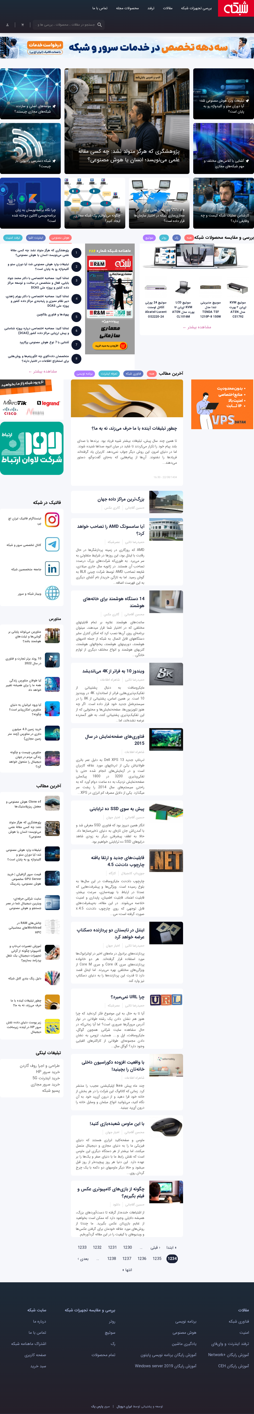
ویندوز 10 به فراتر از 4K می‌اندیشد (113, 671)
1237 (126, 1259)
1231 (112, 1248)
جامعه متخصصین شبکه (26, 569)
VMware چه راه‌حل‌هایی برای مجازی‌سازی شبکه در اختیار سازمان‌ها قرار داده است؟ (159, 215)
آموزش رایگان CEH (233, 1366)
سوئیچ (110, 1333)
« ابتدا (171, 1248)
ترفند (150, 8)
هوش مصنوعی (184, 1333)
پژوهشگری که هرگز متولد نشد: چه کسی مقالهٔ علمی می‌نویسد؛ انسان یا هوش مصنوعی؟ (129, 155)
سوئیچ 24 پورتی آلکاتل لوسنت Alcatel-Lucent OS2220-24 (156, 309)
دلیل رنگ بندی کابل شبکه (24, 978)
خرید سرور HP (48, 1072)
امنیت (244, 1333)
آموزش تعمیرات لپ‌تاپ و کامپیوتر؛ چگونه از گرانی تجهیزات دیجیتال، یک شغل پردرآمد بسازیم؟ (23, 953)
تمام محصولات (103, 1355)
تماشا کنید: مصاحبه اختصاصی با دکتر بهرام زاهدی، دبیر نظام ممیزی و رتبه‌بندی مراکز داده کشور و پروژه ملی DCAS (37, 301)
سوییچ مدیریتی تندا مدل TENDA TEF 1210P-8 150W (210, 309)
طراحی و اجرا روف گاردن (40, 1066)
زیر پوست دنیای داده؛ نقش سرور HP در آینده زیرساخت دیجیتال (23, 1027)
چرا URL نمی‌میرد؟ (127, 997)
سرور (100, 1406)
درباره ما (39, 1321)
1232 (97, 1248)
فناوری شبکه (239, 1321)
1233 (82, 1248)
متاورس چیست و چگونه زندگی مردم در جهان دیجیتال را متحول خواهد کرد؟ (25, 759)
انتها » (127, 1270)
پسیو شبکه (51, 1090)
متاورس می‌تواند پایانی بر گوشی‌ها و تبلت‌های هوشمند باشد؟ (24, 636)
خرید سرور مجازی (45, 1084)
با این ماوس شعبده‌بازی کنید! (117, 1123)
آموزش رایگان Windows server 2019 (165, 1366)
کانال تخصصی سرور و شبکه (23, 545)
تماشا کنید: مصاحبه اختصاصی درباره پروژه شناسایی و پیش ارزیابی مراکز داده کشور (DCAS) (36, 330)
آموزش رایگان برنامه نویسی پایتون (168, 1355)
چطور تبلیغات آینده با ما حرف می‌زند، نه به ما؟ (134, 428)
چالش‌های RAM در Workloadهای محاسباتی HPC (25, 928)
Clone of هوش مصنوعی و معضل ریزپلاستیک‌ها (23, 804)
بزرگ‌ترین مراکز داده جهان (120, 499)
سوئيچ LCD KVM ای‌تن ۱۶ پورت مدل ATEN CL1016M (183, 309)
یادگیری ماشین (184, 1344)
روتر (112, 1321)
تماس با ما (99, 8)
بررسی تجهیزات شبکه (196, 8)
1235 (157, 1259)
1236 (141, 1259)
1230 (127, 1248)
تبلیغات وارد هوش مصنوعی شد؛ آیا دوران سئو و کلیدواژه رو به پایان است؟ (222, 106)
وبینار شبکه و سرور (29, 593)
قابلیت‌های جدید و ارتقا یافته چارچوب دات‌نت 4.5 (117, 861)
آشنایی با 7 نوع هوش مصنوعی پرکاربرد (44, 342)
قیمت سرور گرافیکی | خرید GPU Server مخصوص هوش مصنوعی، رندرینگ (24, 879)
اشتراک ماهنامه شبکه (28, 1344)
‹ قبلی (155, 1248)
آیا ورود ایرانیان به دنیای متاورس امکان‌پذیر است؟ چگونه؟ (25, 710)
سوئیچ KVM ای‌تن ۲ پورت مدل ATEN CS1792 (237, 309)
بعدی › (83, 1259)
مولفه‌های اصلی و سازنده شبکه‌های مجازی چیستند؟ (32, 108)
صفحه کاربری (35, 1355)
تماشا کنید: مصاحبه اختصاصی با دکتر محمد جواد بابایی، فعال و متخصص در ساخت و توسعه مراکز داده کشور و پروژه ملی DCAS (38, 283)
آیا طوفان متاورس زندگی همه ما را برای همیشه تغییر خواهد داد (23, 685)
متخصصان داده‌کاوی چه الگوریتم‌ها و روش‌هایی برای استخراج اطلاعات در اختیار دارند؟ (38, 358)
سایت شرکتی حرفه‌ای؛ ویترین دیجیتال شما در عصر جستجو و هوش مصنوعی (23, 903)
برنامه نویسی (185, 1321)
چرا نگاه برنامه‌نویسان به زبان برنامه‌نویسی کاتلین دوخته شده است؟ (34, 215)
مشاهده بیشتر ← (197, 327)
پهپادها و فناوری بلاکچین (53, 314)
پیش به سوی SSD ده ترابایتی (117, 808)
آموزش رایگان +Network (228, 1355)
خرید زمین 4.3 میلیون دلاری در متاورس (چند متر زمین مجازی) (24, 734)
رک (113, 1344)
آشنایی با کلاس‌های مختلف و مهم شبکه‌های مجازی (224, 163)
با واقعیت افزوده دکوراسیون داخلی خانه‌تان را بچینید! (113, 1066)
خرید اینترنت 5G (46, 1078)
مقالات (167, 8)
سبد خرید (38, 1366)
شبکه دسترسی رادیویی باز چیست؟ (33, 163)
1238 (111, 1259)
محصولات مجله (127, 8)
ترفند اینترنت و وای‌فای (230, 1344)
